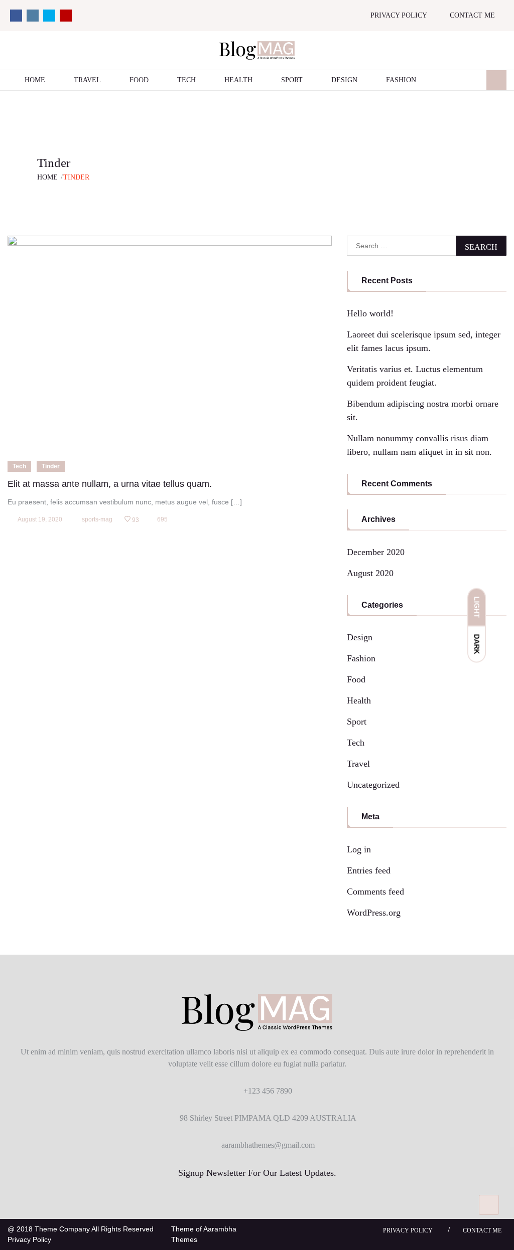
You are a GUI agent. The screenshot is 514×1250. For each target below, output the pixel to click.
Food (139, 80)
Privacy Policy (398, 15)
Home (35, 80)
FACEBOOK (16, 16)
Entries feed (369, 870)
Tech (186, 80)
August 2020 (370, 573)
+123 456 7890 (267, 1091)
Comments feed (375, 891)
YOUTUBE (66, 16)
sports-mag (97, 519)
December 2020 (376, 552)
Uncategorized (373, 785)
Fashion (401, 80)
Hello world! (370, 313)
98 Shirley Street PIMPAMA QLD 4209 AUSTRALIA (268, 1118)
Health (238, 80)
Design (344, 80)
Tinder (51, 466)
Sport (292, 80)
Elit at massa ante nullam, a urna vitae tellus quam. (110, 484)
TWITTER (49, 16)
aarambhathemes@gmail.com (268, 1145)
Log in (359, 849)
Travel (87, 80)
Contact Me (472, 15)
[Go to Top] (489, 1205)
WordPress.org (374, 913)
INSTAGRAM (33, 16)
